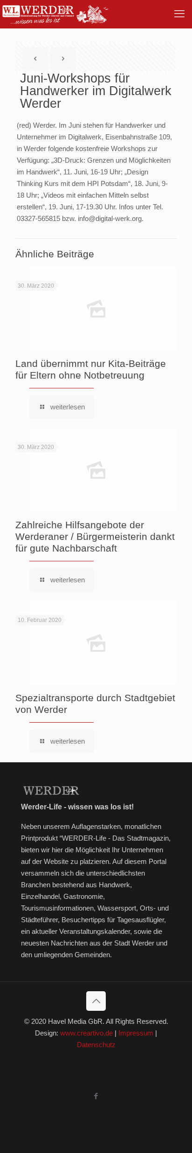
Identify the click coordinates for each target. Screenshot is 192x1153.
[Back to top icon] (96, 1001)
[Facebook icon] (96, 1096)
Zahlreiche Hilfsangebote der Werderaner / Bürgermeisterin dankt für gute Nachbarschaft (95, 536)
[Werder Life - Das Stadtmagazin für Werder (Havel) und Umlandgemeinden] (55, 14)
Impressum (135, 1033)
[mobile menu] (179, 14)
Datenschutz (96, 1045)
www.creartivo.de (86, 1033)
